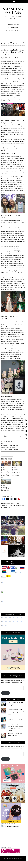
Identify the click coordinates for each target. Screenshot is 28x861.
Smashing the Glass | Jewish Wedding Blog (13, 14)
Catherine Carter (14, 445)
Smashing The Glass (12, 68)
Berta (8, 237)
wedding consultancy (7, 87)
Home (2, 42)
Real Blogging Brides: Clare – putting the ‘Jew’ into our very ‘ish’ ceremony (6, 489)
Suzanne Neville (16, 237)
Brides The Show (18, 141)
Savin (19, 239)
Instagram (17, 250)
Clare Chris (12, 505)
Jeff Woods (12, 447)
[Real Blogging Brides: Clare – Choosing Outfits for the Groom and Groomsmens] (17, 463)
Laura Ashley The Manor (9, 63)
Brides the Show (19, 505)
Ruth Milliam (18, 241)
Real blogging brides (13, 503)
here (5, 436)
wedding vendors (19, 343)
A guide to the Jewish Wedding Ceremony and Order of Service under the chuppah (16, 704)
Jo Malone (9, 334)
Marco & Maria (5, 243)
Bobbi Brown (5, 279)
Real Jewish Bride (6, 507)
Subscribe (5, 693)
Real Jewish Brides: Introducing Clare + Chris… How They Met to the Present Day (5, 472)
